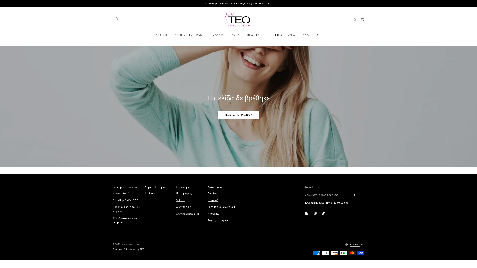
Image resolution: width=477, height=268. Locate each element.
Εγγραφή (213, 200)
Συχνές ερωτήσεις (218, 220)
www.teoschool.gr (187, 213)
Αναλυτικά (150, 193)
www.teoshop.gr (130, 244)
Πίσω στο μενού (238, 115)
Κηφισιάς (118, 211)
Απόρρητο (213, 213)
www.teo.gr (183, 206)
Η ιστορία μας (184, 193)
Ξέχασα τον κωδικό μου (221, 206)
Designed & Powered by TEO (129, 249)
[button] (116, 19)
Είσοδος (212, 193)
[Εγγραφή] (354, 195)
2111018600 (122, 193)
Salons (180, 200)
